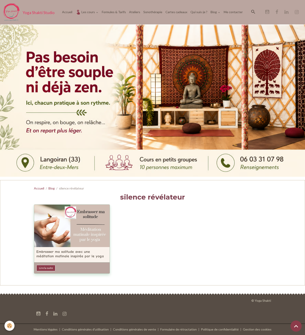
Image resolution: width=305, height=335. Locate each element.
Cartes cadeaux (176, 12)
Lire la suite (46, 268)
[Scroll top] (296, 326)
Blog (214, 12)
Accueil (67, 12)
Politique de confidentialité (220, 329)
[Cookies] (9, 326)
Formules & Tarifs (114, 12)
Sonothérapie (152, 12)
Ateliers (134, 12)
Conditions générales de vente (134, 329)
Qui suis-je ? (198, 12)
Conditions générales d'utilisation (85, 329)
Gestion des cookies (257, 329)
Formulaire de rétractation (178, 329)
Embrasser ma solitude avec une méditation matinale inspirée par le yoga (70, 254)
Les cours (88, 12)
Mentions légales (46, 329)
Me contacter (233, 12)
